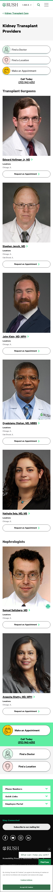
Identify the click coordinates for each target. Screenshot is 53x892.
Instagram (20, 837)
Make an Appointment (24, 70)
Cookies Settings (26, 880)
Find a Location (20, 60)
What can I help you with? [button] (35, 859)
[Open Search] (39, 5)
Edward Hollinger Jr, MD (16, 159)
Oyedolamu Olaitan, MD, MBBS (20, 423)
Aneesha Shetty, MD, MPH (17, 696)
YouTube (13, 837)
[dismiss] (49, 853)
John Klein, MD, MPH (14, 336)
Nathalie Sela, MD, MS (15, 513)
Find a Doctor (19, 49)
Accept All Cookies (26, 887)
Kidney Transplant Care (16, 13)
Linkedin (28, 837)
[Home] (11, 849)
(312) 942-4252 (26, 82)
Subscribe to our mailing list (26, 826)
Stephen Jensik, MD (14, 246)
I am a (25, 4)
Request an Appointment (25, 173)
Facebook (5, 837)
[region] (26, 878)
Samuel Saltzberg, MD (15, 610)
